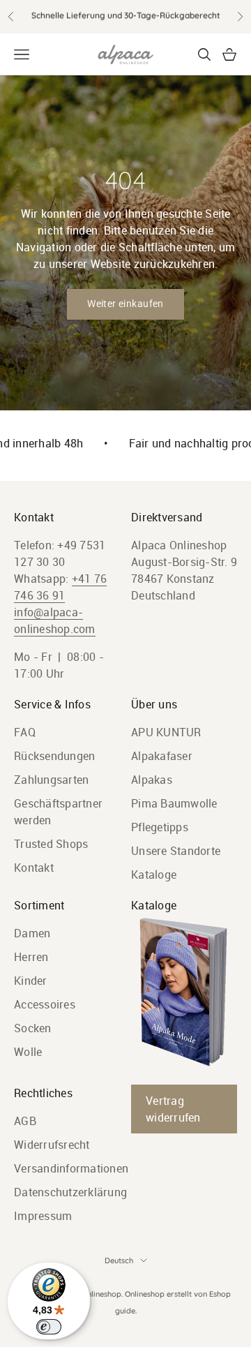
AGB (25, 1121)
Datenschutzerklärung (70, 1192)
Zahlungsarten (51, 779)
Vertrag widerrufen (173, 1109)
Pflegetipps (159, 827)
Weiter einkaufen (125, 303)
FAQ (25, 732)
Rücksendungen (54, 756)
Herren (31, 957)
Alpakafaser (161, 756)
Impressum (43, 1215)
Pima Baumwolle (174, 803)
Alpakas (151, 779)
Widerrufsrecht (52, 1144)
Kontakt (34, 867)
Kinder (30, 980)
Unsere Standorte (175, 850)
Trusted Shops (51, 843)
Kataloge (153, 874)
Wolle (28, 1051)
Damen (32, 933)
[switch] (48, 1326)
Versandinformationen (71, 1168)
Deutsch (119, 1260)
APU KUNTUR (166, 732)
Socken (33, 1028)
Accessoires (44, 1004)
